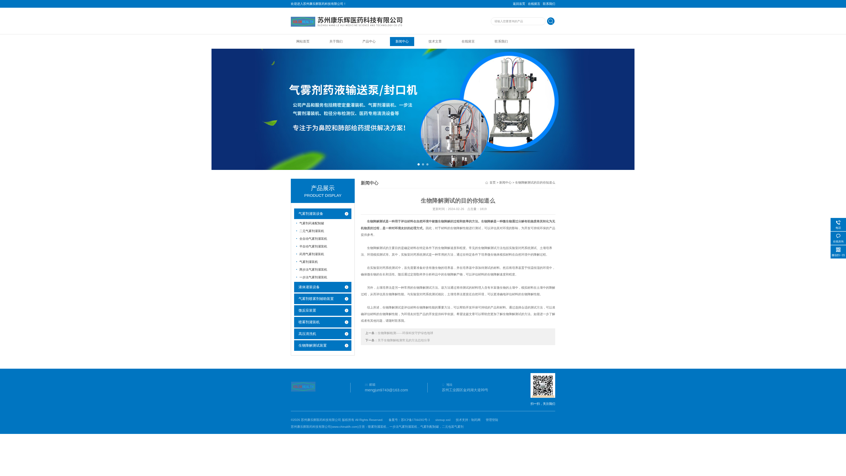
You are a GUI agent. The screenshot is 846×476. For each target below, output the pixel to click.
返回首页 (519, 4)
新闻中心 (402, 41)
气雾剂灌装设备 (311, 214)
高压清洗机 (307, 334)
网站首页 (303, 41)
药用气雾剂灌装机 (311, 254)
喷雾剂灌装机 (309, 322)
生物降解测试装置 (313, 345)
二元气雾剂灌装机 (311, 231)
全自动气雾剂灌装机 (313, 238)
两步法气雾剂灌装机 (313, 269)
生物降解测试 (376, 221)
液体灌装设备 (309, 287)
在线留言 (534, 4)
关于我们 (336, 41)
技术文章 (435, 41)
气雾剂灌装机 (308, 262)
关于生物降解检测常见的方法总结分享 (404, 340)
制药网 (476, 420)
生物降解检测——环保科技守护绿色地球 (405, 333)
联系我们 (549, 4)
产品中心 (369, 41)
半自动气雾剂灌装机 (313, 246)
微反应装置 (307, 310)
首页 (493, 182)
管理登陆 (492, 420)
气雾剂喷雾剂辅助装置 (316, 299)
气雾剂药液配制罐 (311, 223)
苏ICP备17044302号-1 (415, 420)
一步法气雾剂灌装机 (313, 277)
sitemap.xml (443, 420)
